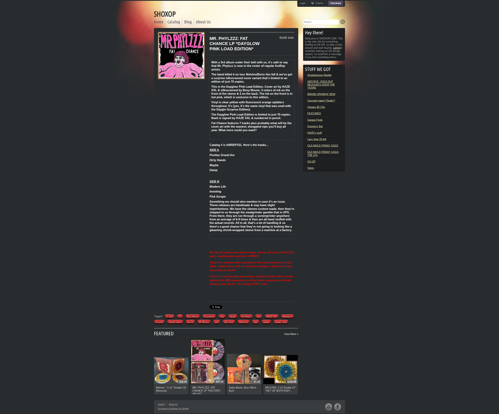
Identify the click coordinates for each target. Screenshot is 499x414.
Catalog (173, 21)
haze (259, 316)
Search (161, 404)
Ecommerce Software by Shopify (173, 408)
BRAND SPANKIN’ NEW (321, 94)
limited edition (175, 322)
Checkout (335, 3)
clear (222, 316)
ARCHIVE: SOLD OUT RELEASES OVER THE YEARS (321, 84)
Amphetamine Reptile (319, 75)
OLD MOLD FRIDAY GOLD (322, 145)
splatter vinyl (281, 322)
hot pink (159, 322)
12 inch (169, 316)
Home (158, 21)
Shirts (310, 168)
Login (303, 3)
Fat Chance (246, 316)
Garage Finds (315, 119)
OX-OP (311, 161)
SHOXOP (165, 14)
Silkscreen (243, 322)
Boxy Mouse (192, 316)
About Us (203, 21)
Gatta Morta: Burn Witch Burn (242, 389)
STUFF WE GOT (318, 69)
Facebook (337, 406)
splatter (266, 322)
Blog (188, 21)
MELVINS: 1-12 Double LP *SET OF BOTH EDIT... (280, 389)
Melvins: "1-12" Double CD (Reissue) (171, 389)
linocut (190, 322)
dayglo (233, 316)
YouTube (328, 406)
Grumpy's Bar (315, 126)
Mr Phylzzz (204, 322)
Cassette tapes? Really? (321, 100)
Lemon (337, 47)
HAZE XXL (271, 316)
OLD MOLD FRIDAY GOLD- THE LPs (323, 154)
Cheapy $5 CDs (316, 107)
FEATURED (164, 333)
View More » (291, 334)
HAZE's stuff (314, 132)
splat (256, 322)
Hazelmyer (287, 316)
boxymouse (209, 316)
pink (217, 322)
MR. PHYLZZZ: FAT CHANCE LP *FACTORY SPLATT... (206, 390)
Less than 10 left (316, 139)
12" (179, 316)
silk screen (229, 322)
